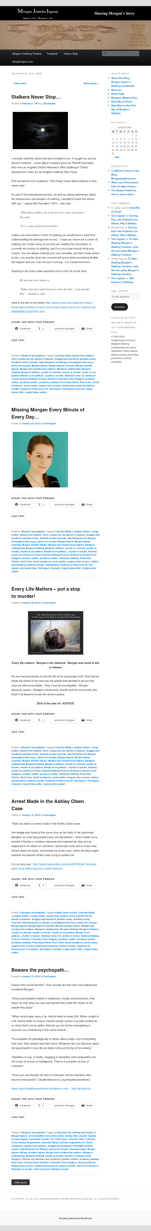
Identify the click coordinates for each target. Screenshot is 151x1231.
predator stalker (30, 558)
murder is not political (31, 551)
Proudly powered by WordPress (75, 1218)
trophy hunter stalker (36, 392)
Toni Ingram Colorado (73, 388)
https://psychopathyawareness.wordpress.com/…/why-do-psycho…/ (52, 1088)
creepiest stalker (81, 531)
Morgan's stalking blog (68, 369)
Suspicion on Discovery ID (34, 388)
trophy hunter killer (71, 568)
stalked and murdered (73, 385)
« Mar (117, 157)
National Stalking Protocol (33, 378)
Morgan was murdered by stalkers (38, 369)
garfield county (88, 359)
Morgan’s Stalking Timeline (27, 53)
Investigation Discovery (81, 362)
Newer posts (92, 83)
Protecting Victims (69, 382)
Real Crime (86, 382)
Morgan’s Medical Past (124, 97)
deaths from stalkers (83, 355)
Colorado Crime (76, 1139)
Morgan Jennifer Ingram (34, 544)
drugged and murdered (67, 359)
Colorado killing (63, 355)
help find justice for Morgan (53, 362)
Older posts (18, 83)
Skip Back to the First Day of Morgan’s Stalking (123, 109)
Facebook (52, 53)
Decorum (116, 90)
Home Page (117, 93)
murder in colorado (51, 372)
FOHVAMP (78, 1145)
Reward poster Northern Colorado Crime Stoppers (50, 1162)
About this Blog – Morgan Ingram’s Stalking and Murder (122, 81)
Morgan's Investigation (33, 355)
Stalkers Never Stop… (36, 96)
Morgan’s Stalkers (30, 372)
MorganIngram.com (23, 61)
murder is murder (71, 372)
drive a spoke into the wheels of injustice (32, 359)
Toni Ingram (49, 103)
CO (52, 1139)
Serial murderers (42, 561)
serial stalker (31, 385)
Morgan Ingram (40, 365)
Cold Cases (61, 1139)
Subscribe (120, 306)
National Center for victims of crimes (60, 935)
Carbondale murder (39, 1139)
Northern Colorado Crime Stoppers (66, 378)
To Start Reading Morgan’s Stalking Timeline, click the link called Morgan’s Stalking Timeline (125, 246)
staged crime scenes (50, 385)
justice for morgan (21, 365)
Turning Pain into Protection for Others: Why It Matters (124, 219)
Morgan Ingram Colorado (62, 365)
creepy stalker (38, 915)
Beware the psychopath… (40, 969)
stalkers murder (35, 564)
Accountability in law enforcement (46, 1135)
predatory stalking (48, 382)
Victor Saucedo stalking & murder (51, 1169)
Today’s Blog (70, 53)
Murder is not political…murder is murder (42, 375)
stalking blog (52, 564)
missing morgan (77, 1149)
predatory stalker (29, 382)
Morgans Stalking (35, 548)
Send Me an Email (121, 101)
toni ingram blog (28, 568)
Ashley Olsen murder (66, 912)
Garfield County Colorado (24, 362)
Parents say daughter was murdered (41, 1159)
